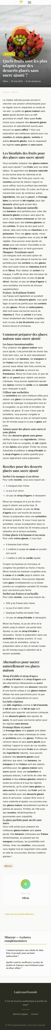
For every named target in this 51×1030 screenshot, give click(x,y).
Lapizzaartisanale (25, 992)
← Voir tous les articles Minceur (18, 914)
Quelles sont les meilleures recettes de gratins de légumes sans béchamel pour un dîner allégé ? (25, 965)
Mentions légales (20, 1014)
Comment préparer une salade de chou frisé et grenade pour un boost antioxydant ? (24, 953)
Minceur (9, 54)
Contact (34, 1014)
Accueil (6, 92)
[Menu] (29, 2)
